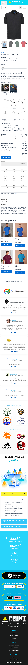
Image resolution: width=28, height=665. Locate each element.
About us (14, 633)
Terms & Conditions (14, 659)
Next (26, 44)
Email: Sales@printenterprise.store (14, 662)
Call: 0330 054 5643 (14, 650)
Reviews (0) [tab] (4, 204)
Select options (6, 244)
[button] (14, 494)
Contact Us (14, 638)
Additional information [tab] (7, 201)
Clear (2, 69)
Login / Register (14, 635)
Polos (6, 50)
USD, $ (3, 2)
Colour (3, 64)
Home (2, 50)
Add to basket (6, 157)
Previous (1, 44)
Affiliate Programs (14, 647)
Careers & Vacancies (14, 645)
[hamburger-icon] (24, 8)
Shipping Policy (14, 657)
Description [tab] (4, 199)
